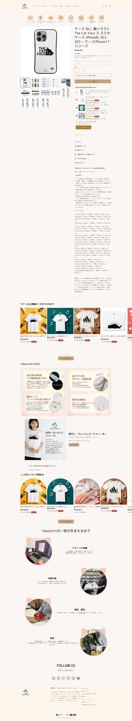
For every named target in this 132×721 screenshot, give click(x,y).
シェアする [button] (79, 296)
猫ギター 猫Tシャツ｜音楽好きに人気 (57, 336)
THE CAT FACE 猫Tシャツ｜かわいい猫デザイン (97, 105)
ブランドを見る (73, 444)
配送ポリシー (85, 696)
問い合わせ (84, 688)
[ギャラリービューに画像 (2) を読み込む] (35, 82)
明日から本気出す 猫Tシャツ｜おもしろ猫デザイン (33, 336)
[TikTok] (58, 678)
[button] (45, 6)
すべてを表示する (66, 358)
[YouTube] (78, 678)
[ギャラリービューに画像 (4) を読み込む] (55, 82)
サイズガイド (78, 135)
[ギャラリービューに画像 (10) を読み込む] (66, 92)
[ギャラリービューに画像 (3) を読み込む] (45, 82)
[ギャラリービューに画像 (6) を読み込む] (25, 92)
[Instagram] (53, 678)
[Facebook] (73, 678)
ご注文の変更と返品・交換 (88, 694)
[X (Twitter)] (63, 678)
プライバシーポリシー (87, 699)
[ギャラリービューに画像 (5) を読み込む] (66, 82)
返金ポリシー (85, 702)
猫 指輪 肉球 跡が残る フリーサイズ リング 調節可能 (87, 507)
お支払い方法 (85, 691)
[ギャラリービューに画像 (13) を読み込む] (45, 103)
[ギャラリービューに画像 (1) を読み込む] (25, 82)
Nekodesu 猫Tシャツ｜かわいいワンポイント (85, 336)
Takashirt (63, 717)
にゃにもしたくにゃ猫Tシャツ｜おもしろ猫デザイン (114, 336)
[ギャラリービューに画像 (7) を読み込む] (35, 92)
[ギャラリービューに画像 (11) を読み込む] (25, 103)
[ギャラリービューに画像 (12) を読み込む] (35, 103)
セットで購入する (83, 127)
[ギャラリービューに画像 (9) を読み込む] (55, 92)
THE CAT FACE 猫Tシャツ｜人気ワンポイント (97, 97)
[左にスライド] (62, 354)
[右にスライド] (69, 354)
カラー (76, 60)
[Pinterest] (68, 678)
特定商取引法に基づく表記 (88, 705)
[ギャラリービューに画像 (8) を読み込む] (45, 92)
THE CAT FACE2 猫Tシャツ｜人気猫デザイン (96, 113)
